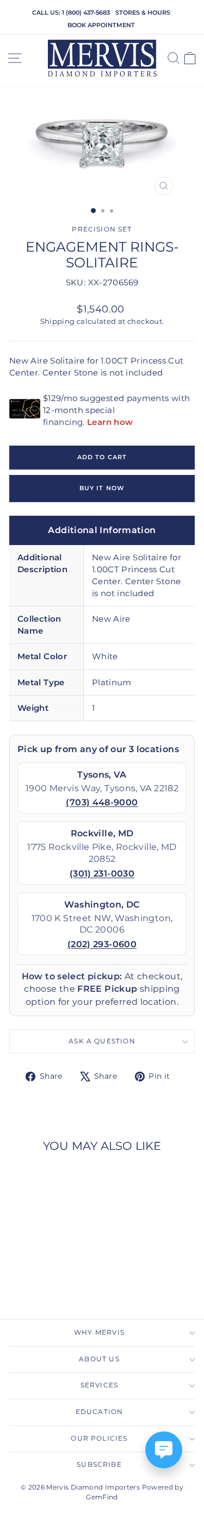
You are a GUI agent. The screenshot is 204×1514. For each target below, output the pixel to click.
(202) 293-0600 (102, 944)
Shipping (57, 321)
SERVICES (99, 1385)
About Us (99, 1359)
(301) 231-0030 (102, 873)
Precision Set (102, 229)
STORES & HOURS (142, 12)
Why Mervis (99, 1332)
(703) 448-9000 (102, 802)
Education (99, 1412)
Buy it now (102, 488)
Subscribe (99, 1464)
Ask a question (102, 1041)
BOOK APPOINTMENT (101, 25)
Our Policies (99, 1438)
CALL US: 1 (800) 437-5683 (71, 12)
